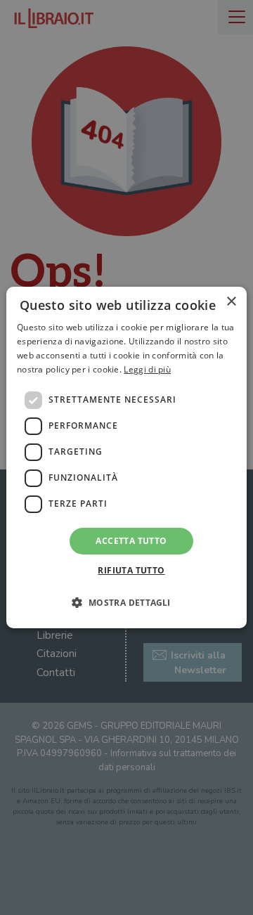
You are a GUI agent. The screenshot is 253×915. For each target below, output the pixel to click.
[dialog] (126, 457)
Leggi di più (147, 369)
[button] (126, 602)
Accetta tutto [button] (131, 541)
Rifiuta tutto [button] (131, 570)
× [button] (231, 302)
